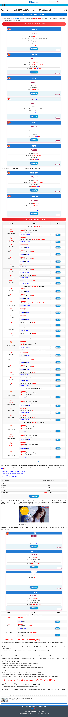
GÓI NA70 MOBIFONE (48, 480)
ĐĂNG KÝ (33, 48)
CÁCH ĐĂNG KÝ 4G (9, 5)
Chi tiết (57, 117)
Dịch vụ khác (25, 5)
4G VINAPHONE (39, 5)
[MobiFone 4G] (34, 1)
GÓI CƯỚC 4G (18, 5)
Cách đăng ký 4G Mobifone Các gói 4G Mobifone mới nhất (21, 698)
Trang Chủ (2, 5)
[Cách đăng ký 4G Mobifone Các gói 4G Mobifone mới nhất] (4, 700)
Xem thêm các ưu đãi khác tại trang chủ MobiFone (34, 461)
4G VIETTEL (32, 5)
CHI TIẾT (57, 50)
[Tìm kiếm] (57, 2)
